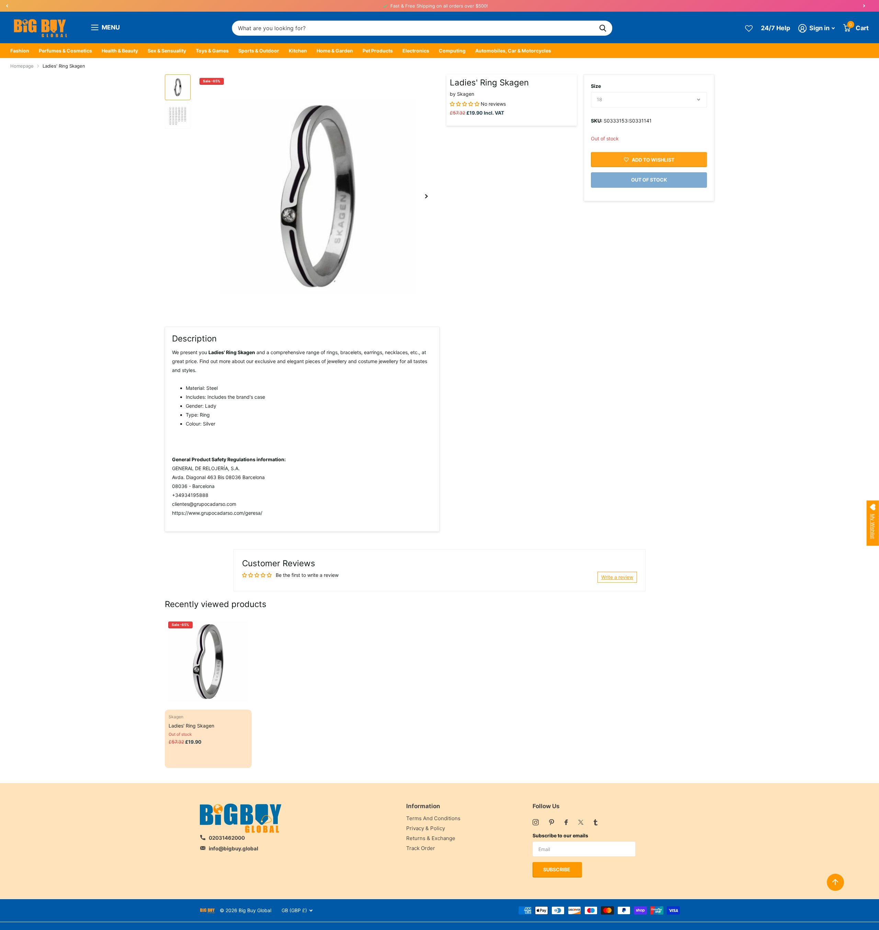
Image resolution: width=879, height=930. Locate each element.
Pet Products (378, 51)
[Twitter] (580, 822)
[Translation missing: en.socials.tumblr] (595, 822)
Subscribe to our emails (560, 835)
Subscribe (557, 869)
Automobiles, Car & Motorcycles (513, 51)
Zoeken (602, 28)
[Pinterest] (551, 822)
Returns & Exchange (430, 838)
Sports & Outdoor (258, 51)
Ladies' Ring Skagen (191, 726)
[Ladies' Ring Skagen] (208, 661)
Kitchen (298, 51)
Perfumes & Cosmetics (65, 51)
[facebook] (566, 822)
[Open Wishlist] (749, 28)
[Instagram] (536, 822)
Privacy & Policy (425, 828)
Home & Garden (335, 51)
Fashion (19, 51)
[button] (6, 6)
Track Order (420, 848)
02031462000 (227, 838)
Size (596, 86)
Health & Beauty (120, 51)
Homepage (22, 66)
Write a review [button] (617, 577)
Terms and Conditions (433, 818)
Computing (452, 51)
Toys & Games (212, 51)
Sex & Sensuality (167, 51)
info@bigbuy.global (233, 848)
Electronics (415, 51)
